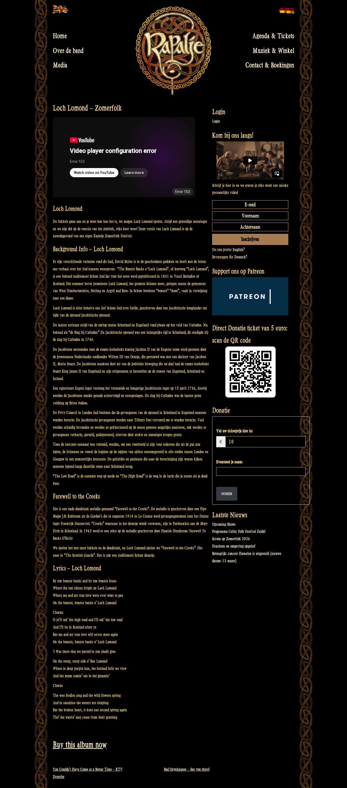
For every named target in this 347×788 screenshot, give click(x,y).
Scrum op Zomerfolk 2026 (231, 538)
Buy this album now (80, 745)
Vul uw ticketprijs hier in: (234, 431)
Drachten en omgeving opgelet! (233, 546)
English (238, 249)
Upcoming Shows (223, 524)
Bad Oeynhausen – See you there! (187, 769)
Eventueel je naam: (229, 461)
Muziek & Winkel (273, 50)
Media (60, 65)
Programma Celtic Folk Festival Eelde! (238, 531)
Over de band (68, 50)
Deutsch (240, 257)
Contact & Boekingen (269, 65)
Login (216, 121)
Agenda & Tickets (273, 36)
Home (60, 36)
